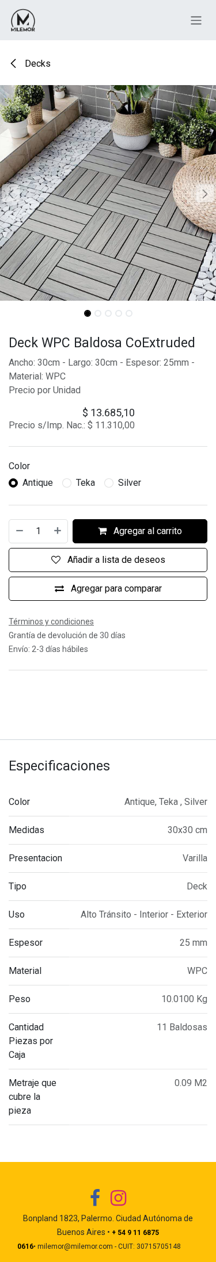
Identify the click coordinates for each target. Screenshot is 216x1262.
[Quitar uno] (19, 531)
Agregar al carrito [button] (146, 530)
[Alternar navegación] (196, 20)
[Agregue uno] (58, 531)
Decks (36, 63)
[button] (11, 193)
